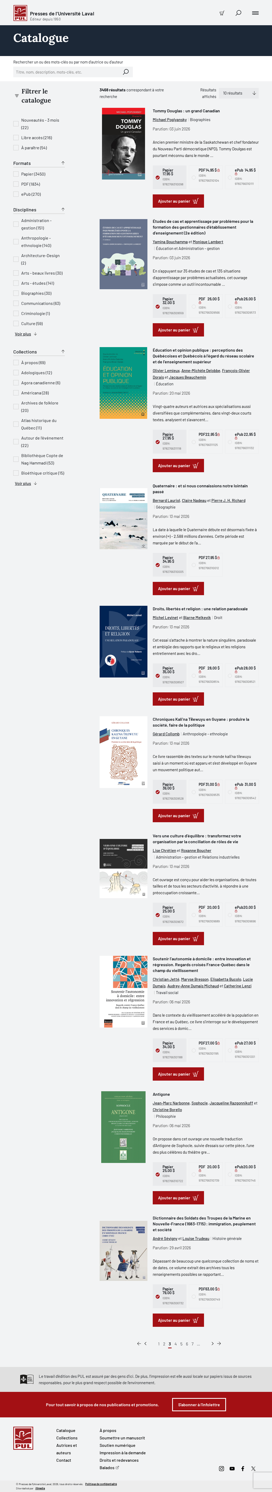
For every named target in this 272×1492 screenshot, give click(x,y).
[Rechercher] (126, 72)
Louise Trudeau (195, 1238)
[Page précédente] (145, 1343)
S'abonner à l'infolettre (199, 1404)
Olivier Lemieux (166, 370)
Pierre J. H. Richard (228, 500)
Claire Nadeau (194, 500)
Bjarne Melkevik (197, 617)
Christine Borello (167, 1109)
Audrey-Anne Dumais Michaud (193, 985)
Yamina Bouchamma (170, 241)
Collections (67, 1437)
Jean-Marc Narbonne (171, 1103)
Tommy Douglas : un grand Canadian (186, 110)
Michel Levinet (165, 617)
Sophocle (200, 1103)
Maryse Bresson (195, 979)
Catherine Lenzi (238, 985)
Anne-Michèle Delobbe (200, 370)
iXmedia (40, 1488)
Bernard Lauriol (166, 500)
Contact (63, 1460)
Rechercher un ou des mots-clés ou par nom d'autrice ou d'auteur (68, 61)
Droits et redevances (119, 1460)
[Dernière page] (219, 1343)
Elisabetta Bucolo (225, 979)
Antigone (161, 1094)
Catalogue (65, 1430)
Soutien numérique (117, 1445)
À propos (108, 1430)
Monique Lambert (208, 241)
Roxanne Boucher (196, 850)
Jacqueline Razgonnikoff (231, 1103)
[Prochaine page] (213, 1343)
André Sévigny (165, 1238)
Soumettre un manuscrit (122, 1437)
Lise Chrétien (164, 850)
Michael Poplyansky (170, 119)
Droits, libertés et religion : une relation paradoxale (200, 608)
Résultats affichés (208, 93)
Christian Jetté (166, 979)
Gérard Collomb (166, 733)
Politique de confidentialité (101, 1484)
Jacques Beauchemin (187, 377)
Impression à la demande (123, 1452)
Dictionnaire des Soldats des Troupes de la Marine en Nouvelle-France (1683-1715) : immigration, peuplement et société (204, 1223)
